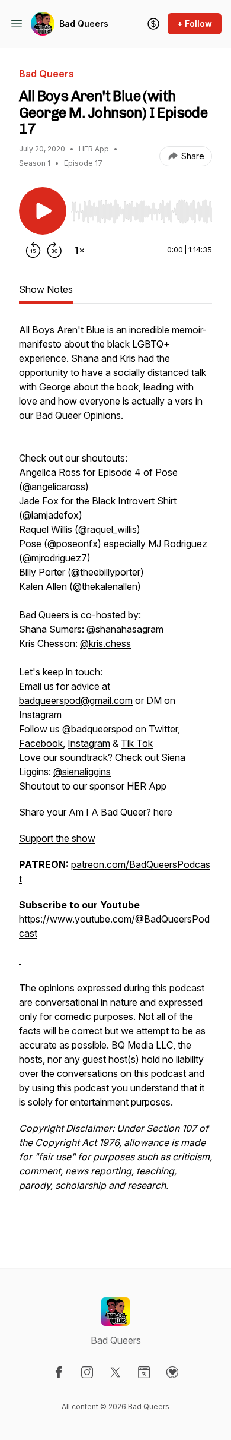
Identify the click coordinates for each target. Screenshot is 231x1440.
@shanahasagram (124, 629)
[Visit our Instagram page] (87, 1372)
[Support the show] (153, 24)
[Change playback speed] (79, 250)
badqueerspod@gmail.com (76, 700)
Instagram (89, 743)
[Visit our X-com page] (115, 1372)
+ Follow (194, 23)
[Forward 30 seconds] (54, 250)
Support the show (57, 838)
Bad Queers (83, 23)
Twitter (163, 729)
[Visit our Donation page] (172, 1372)
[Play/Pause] (42, 211)
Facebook (41, 743)
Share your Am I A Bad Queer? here (95, 812)
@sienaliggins (82, 772)
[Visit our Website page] (144, 1372)
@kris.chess (105, 643)
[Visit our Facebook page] (59, 1372)
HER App (146, 786)
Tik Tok (137, 743)
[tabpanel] (115, 776)
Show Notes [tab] (46, 289)
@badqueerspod (97, 729)
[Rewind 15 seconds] (33, 250)
